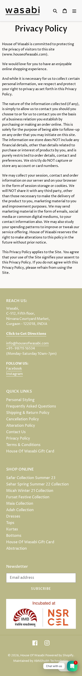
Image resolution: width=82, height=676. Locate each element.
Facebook (14, 368)
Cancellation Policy (22, 419)
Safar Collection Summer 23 (30, 477)
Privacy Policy (18, 438)
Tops (10, 522)
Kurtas (12, 529)
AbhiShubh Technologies (51, 661)
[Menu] (74, 11)
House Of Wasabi (32, 655)
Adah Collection (20, 510)
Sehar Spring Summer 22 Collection (37, 484)
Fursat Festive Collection (27, 497)
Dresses (13, 516)
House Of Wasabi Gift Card (30, 451)
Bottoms (13, 535)
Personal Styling (20, 399)
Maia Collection (19, 503)
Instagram (14, 373)
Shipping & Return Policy (27, 412)
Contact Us (16, 432)
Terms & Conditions (23, 444)
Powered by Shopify (59, 655)
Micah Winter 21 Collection (29, 490)
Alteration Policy (20, 425)
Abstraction (16, 548)
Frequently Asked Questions (31, 406)
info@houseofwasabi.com (27, 343)
